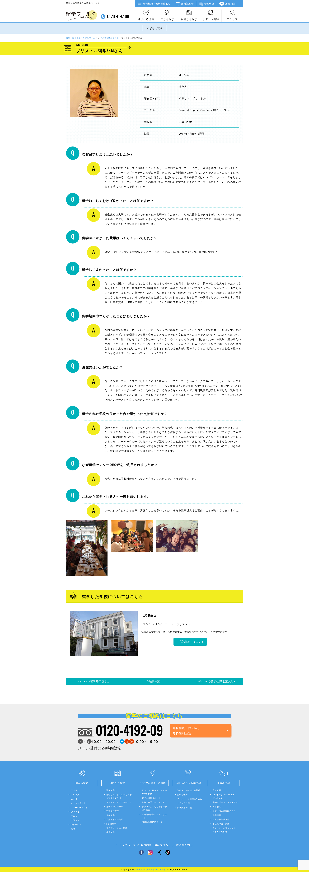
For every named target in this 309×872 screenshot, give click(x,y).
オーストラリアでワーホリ (118, 802)
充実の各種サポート (151, 797)
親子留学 (110, 832)
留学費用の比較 (184, 807)
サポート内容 (210, 19)
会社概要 (217, 790)
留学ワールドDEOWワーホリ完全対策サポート (119, 796)
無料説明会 (187, 3)
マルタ (74, 816)
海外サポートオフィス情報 (225, 802)
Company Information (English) (223, 796)
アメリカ (75, 790)
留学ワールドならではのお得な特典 (154, 808)
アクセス (232, 19)
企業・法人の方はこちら (224, 810)
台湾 (73, 828)
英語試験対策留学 (114, 819)
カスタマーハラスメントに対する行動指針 (225, 830)
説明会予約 (182, 794)
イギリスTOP (154, 28)
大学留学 (110, 815)
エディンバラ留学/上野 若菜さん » (215, 681)
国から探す (167, 19)
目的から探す (189, 19)
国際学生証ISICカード (152, 822)
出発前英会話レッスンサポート (154, 816)
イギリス (75, 794)
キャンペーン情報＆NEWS (189, 798)
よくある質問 (183, 803)
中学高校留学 (112, 810)
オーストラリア (78, 803)
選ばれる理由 (146, 19)
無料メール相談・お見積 (188, 790)
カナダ (74, 798)
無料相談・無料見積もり (157, 3)
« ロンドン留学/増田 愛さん (94, 681)
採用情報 (217, 815)
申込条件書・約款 (221, 823)
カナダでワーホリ (114, 806)
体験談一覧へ (154, 681)
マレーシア (76, 824)
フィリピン (76, 811)
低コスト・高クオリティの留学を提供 (154, 792)
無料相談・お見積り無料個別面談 (186, 730)
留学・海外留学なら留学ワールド (150, 869)
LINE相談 (230, 3)
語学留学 (110, 790)
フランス (75, 820)
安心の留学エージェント (153, 802)
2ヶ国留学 (111, 823)
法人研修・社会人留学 (116, 828)
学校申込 (209, 3)
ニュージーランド (79, 807)
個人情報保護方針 (221, 819)
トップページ (127, 845)
